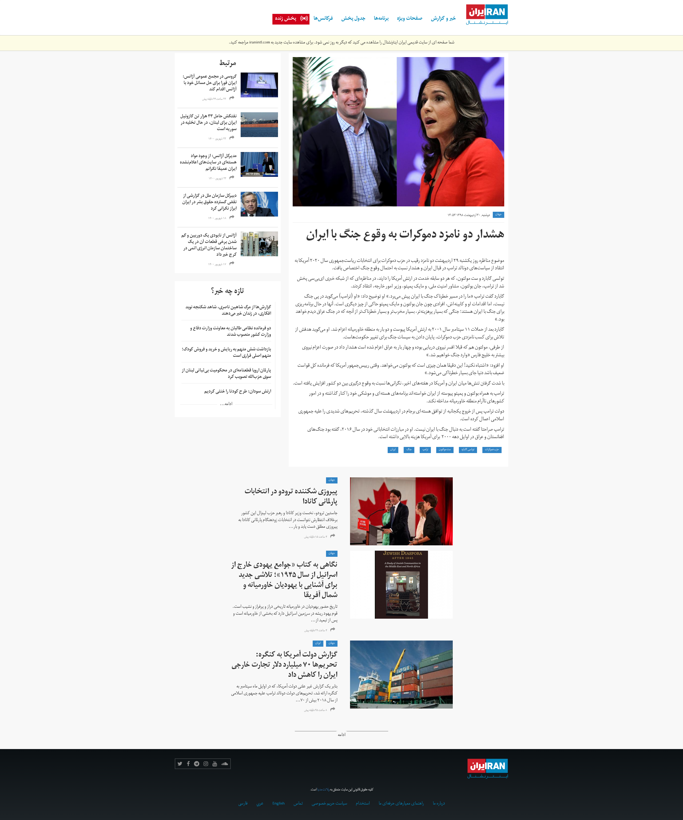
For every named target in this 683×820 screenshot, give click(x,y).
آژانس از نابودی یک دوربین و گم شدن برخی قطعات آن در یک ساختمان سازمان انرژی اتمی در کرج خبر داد (209, 245)
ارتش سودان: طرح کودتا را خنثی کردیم (237, 392)
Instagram (205, 764)
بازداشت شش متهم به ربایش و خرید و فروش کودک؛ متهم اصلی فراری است (226, 353)
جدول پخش (353, 19)
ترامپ (425, 450)
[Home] (484, 15)
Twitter (180, 764)
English (278, 804)
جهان (498, 214)
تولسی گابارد (468, 450)
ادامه (342, 735)
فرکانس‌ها (323, 19)
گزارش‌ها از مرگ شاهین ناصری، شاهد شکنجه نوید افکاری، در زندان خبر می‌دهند (228, 311)
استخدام (363, 804)
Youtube (214, 764)
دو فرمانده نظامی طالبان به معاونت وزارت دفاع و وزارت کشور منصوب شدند (230, 332)
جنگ (409, 450)
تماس (298, 804)
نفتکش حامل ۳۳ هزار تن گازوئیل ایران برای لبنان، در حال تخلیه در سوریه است (208, 123)
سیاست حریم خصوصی (329, 804)
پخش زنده (285, 19)
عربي (260, 804)
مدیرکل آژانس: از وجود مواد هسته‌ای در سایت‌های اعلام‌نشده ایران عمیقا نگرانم (208, 163)
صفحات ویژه (409, 19)
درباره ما (439, 804)
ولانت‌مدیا (323, 790)
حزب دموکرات (492, 450)
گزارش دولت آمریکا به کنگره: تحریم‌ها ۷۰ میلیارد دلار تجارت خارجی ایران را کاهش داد (284, 665)
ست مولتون (445, 450)
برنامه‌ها (381, 19)
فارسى (243, 804)
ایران (393, 450)
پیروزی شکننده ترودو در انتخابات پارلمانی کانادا (291, 497)
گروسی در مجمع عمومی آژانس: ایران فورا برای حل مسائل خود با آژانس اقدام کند (209, 83)
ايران (318, 643)
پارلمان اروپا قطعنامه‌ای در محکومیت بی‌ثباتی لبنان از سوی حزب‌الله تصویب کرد (226, 374)
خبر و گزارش (443, 19)
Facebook (188, 764)
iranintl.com (259, 43)
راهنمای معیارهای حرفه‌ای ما (401, 804)
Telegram (196, 764)
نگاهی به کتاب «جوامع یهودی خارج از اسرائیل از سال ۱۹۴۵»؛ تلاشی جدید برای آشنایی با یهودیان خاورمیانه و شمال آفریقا (284, 581)
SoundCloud (224, 764)
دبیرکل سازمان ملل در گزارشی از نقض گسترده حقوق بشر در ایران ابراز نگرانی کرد (209, 202)
